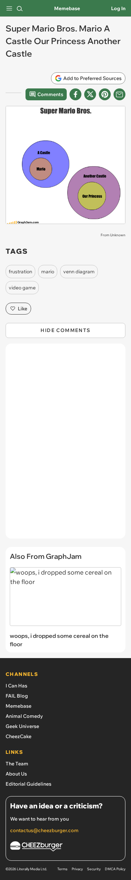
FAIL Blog (17, 696)
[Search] (19, 8)
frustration (20, 271)
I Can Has (16, 686)
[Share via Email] (119, 94)
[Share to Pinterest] (105, 94)
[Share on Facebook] (75, 94)
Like (22, 308)
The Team (17, 763)
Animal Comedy (24, 716)
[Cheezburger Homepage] (65, 847)
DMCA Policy (115, 869)
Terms (62, 869)
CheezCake (18, 736)
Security (94, 869)
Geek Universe (22, 726)
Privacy (77, 869)
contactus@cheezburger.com (44, 830)
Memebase (67, 8)
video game (22, 287)
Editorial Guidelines (28, 784)
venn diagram (79, 271)
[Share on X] (90, 94)
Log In (118, 8)
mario (47, 271)
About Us (16, 774)
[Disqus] (65, 444)
